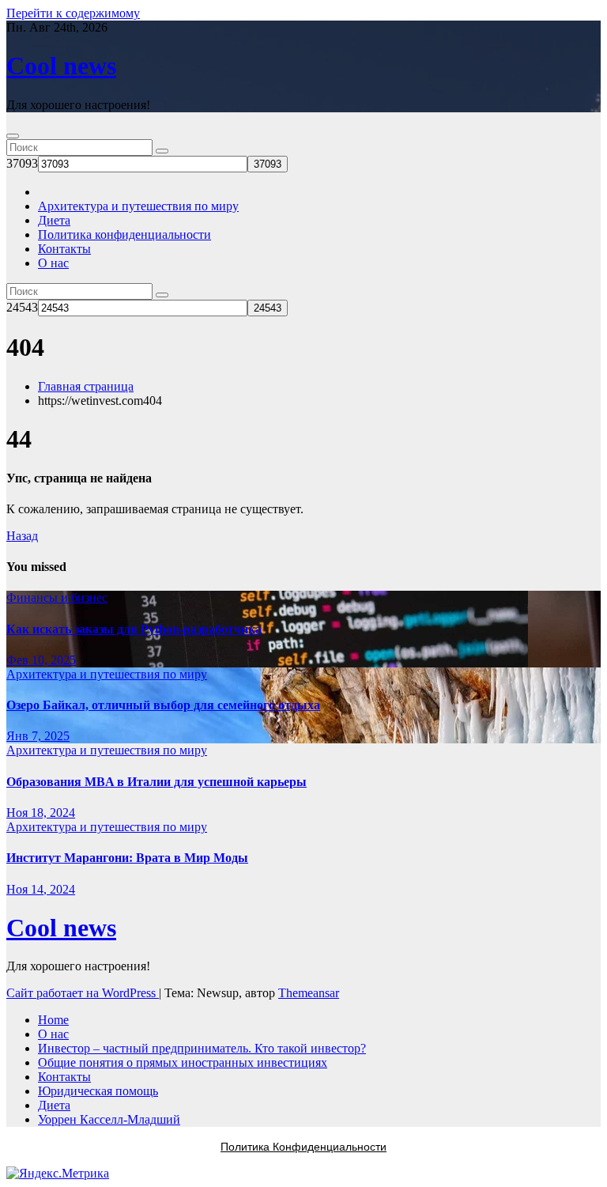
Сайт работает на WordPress (82, 993)
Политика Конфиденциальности (303, 1146)
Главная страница (86, 386)
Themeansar (308, 993)
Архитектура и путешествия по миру (138, 206)
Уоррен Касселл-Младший (109, 1119)
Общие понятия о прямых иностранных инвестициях (182, 1062)
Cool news (61, 65)
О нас (53, 263)
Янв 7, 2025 (38, 736)
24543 (22, 307)
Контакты (64, 248)
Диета (54, 220)
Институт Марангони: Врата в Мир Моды (127, 857)
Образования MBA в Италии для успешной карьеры (156, 781)
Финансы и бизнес (56, 597)
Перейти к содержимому (73, 13)
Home (53, 1019)
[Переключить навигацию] (12, 136)
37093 (22, 163)
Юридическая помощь (98, 1091)
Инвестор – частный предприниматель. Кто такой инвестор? (202, 1048)
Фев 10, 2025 (41, 660)
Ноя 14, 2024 (40, 889)
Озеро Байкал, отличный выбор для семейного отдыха (163, 705)
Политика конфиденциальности (124, 234)
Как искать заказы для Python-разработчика (134, 629)
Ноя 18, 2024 (40, 812)
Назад (22, 535)
